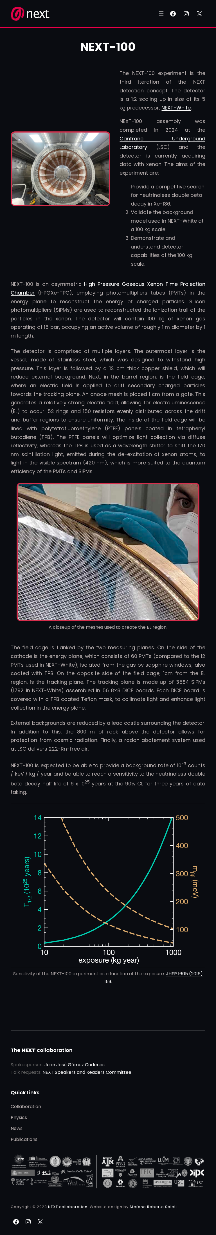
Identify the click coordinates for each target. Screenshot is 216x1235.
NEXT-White (176, 107)
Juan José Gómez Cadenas (74, 1064)
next (37, 13)
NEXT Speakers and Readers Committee (86, 1072)
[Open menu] (161, 14)
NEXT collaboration (67, 1206)
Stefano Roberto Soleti (153, 1206)
